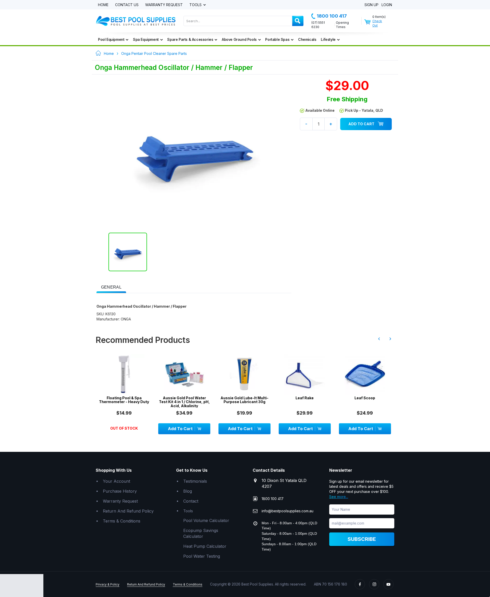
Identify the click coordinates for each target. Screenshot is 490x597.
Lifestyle (328, 39)
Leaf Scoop (364, 398)
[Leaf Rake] (305, 374)
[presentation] (111, 287)
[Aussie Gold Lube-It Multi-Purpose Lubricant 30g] (244, 374)
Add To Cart (361, 124)
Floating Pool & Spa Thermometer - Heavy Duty (124, 400)
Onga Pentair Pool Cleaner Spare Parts (154, 53)
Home (103, 5)
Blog (187, 491)
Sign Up (371, 5)
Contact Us (127, 5)
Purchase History (120, 491)
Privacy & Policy (107, 584)
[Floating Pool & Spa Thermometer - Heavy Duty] (124, 374)
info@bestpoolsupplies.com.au (287, 511)
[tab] (111, 286)
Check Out (377, 23)
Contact (190, 501)
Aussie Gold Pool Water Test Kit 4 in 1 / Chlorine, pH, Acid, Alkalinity (184, 402)
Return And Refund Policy (128, 511)
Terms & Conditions (121, 521)
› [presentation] (390, 338)
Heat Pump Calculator (204, 546)
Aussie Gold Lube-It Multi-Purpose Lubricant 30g (244, 400)
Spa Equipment (146, 39)
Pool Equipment (111, 39)
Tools (196, 5)
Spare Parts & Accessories (190, 39)
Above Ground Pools (239, 39)
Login (387, 5)
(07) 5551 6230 (318, 25)
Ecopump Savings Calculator (200, 533)
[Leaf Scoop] (365, 374)
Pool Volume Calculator (206, 520)
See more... (338, 496)
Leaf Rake (305, 398)
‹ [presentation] (379, 338)
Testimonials (195, 481)
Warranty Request (164, 5)
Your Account (116, 481)
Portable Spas (277, 39)
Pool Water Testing (201, 556)
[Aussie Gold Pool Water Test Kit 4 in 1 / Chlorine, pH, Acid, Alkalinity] (184, 374)
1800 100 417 (332, 16)
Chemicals (307, 39)
